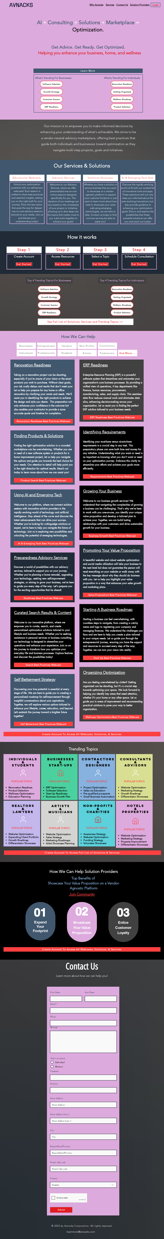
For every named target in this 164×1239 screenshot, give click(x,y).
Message (54, 1027)
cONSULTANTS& (135, 760)
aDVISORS (135, 765)
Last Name (89, 992)
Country (53, 1178)
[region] (42, 393)
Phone (53, 1017)
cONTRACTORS (98, 759)
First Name (55, 992)
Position (53, 1084)
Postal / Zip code (58, 1162)
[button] (155, 4)
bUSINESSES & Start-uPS (60, 762)
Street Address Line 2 (59, 1114)
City (52, 1130)
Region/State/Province (60, 1146)
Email (53, 1004)
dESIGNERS (98, 765)
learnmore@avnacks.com (81, 1231)
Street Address (56, 1098)
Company (54, 1071)
